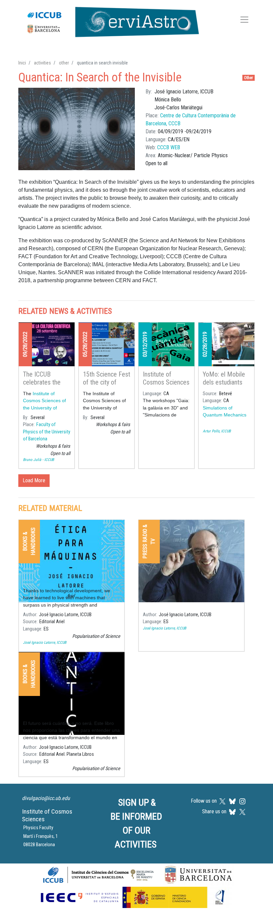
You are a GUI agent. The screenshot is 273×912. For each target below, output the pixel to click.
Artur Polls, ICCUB (217, 431)
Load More (34, 480)
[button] (76, 129)
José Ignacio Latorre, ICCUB (44, 642)
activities (42, 62)
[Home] (110, 21)
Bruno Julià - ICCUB (38, 459)
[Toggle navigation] (244, 21)
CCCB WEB (168, 147)
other (64, 62)
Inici (22, 62)
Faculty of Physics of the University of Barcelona (46, 432)
